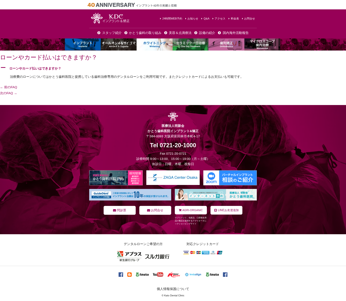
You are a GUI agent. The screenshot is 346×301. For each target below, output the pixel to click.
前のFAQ (8, 87)
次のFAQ (8, 93)
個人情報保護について (173, 289)
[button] (173, 68)
